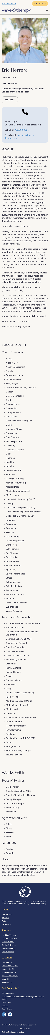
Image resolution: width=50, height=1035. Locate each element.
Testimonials (7, 924)
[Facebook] (10, 1014)
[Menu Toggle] (47, 10)
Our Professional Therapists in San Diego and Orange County (23, 998)
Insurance (5, 918)
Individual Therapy (9, 935)
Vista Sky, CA (7, 982)
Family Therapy (8, 942)
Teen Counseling (8, 948)
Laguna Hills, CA (8, 969)
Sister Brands (7, 1009)
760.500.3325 (9, 3)
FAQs (4, 921)
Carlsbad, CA (7, 962)
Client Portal (6, 1002)
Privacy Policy (25, 1028)
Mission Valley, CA (9, 972)
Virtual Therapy (8, 952)
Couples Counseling (9, 938)
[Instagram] (4, 1014)
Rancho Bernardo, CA (10, 976)
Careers (5, 1006)
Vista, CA (5, 979)
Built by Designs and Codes (13, 1032)
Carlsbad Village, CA (10, 966)
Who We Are (7, 914)
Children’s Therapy (9, 945)
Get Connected (8, 993)
